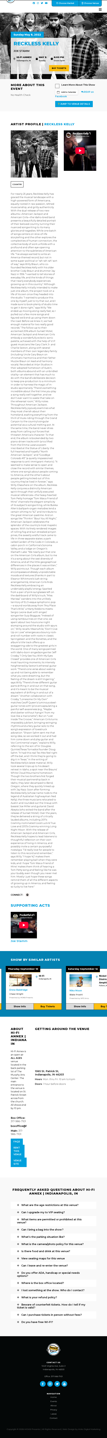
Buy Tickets (59, 68)
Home (53, 1397)
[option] (74, 989)
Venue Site (17, 1162)
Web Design (69, 1429)
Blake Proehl (56, 994)
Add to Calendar (68, 92)
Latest (54, 1414)
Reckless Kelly (59, 124)
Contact (53, 1418)
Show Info (60, 1006)
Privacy (53, 1409)
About (53, 1405)
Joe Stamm (22, 51)
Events (53, 1401)
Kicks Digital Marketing (89, 1429)
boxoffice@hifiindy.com (26, 1126)
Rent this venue (17, 1151)
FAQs (17, 1141)
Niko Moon (55, 990)
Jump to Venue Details (75, 104)
